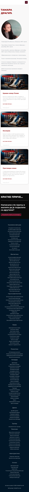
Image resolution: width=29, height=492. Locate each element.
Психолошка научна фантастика (14, 308)
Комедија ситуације (14, 376)
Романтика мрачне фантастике (14, 282)
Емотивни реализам (14, 433)
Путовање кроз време (14, 310)
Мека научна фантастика (14, 303)
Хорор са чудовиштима (14, 344)
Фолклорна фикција (15, 291)
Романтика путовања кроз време (14, 353)
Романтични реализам (14, 445)
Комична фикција (14, 379)
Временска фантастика (14, 262)
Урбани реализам (14, 449)
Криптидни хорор (14, 331)
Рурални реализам (14, 447)
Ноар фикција (14, 467)
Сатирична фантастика (14, 393)
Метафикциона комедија (14, 384)
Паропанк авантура (14, 456)
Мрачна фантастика (14, 274)
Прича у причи (14, 243)
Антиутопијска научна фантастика (14, 296)
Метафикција (14, 238)
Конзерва (6, 131)
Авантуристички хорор (14, 327)
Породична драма (14, 414)
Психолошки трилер (14, 442)
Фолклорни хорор (14, 343)
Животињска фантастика (14, 267)
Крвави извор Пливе (11, 93)
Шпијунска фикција (14, 477)
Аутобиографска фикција (14, 229)
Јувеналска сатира (14, 367)
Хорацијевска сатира (14, 401)
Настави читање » (7, 103)
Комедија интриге (14, 371)
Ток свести (14, 248)
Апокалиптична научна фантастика (14, 300)
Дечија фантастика (14, 264)
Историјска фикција (15, 234)
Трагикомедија (14, 396)
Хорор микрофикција (14, 341)
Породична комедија (14, 389)
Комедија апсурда (14, 369)
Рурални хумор (14, 391)
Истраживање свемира (14, 301)
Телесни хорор (14, 339)
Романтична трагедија (14, 419)
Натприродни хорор (14, 332)
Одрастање (14, 469)
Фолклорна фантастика (14, 289)
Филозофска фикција (14, 249)
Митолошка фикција (14, 272)
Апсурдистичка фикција (14, 227)
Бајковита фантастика (14, 259)
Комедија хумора (14, 377)
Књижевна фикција (14, 236)
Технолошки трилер (15, 318)
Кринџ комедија (14, 381)
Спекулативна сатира (14, 394)
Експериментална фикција (14, 231)
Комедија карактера (14, 372)
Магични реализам (14, 270)
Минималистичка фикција (14, 239)
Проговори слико (9, 168)
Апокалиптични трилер (14, 426)
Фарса (14, 399)
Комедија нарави (14, 374)
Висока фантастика (14, 260)
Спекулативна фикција (14, 475)
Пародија (14, 388)
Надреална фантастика (14, 275)
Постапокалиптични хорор (14, 334)
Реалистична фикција (14, 444)
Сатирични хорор (14, 337)
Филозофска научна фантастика (14, 320)
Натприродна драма (14, 412)
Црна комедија (14, 403)
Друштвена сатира (14, 364)
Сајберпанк (14, 311)
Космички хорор (14, 329)
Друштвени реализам (14, 432)
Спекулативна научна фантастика (14, 315)
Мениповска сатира (14, 383)
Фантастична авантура (14, 458)
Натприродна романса (14, 352)
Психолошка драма (14, 415)
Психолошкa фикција (14, 244)
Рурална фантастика (14, 284)
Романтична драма (14, 417)
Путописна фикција (14, 246)
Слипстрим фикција (15, 474)
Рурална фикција (14, 472)
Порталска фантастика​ (14, 281)
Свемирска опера (14, 313)
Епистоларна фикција (14, 232)
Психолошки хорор (14, 336)
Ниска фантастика (14, 279)
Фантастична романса (14, 357)
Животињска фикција (14, 269)
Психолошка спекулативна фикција (14, 470)
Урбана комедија (14, 398)
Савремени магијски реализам (14, 286)
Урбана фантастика (14, 287)
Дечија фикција (14, 465)
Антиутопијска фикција (14, 298)
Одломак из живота (14, 437)
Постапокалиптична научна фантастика (14, 306)
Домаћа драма (14, 410)
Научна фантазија (14, 305)
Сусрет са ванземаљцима (14, 316)
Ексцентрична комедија (15, 366)
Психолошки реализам (14, 440)
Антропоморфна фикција (14, 257)
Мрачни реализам (14, 435)
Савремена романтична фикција (14, 355)
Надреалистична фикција (14, 241)
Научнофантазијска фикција (15, 277)
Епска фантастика (14, 265)
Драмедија (14, 362)
